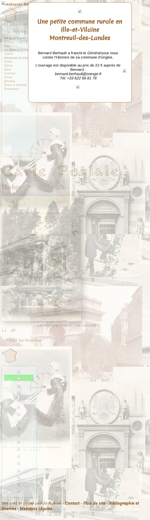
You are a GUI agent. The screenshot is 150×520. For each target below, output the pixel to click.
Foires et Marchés (15, 85)
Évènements (11, 89)
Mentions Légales (36, 508)
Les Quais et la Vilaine (18, 50)
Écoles (8, 62)
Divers (8, 77)
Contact (72, 503)
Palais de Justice (14, 38)
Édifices (9, 42)
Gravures (9, 81)
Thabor (8, 54)
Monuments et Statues (18, 58)
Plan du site (94, 503)
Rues (7, 46)
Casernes (10, 73)
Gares (7, 69)
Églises (8, 65)
